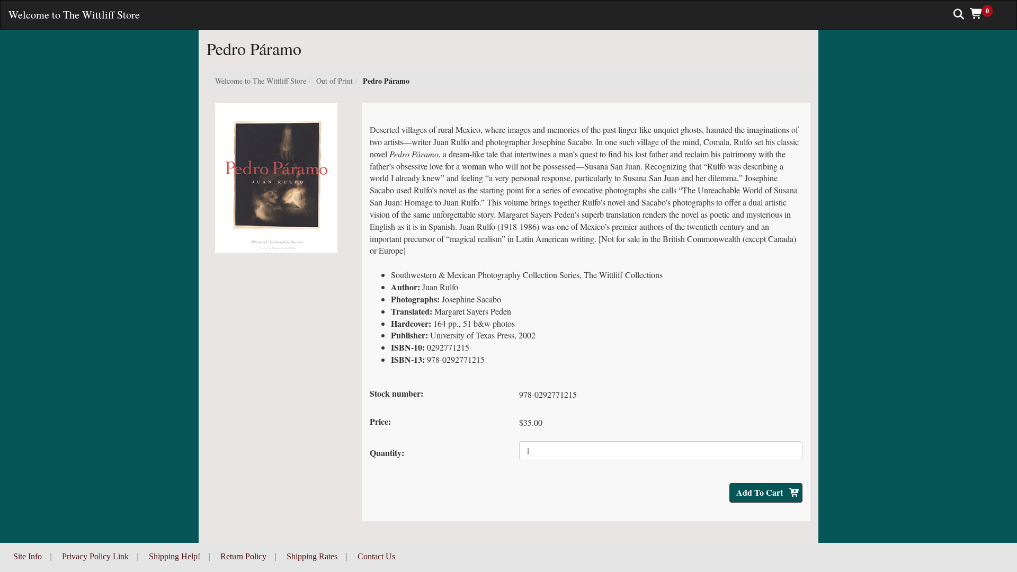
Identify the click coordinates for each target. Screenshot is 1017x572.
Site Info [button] (27, 556)
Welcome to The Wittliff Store (260, 81)
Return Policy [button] (243, 556)
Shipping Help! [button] (174, 556)
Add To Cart (760, 492)
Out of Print (334, 81)
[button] (985, 13)
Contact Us (376, 556)
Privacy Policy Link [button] (95, 556)
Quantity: (387, 452)
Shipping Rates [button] (312, 556)
